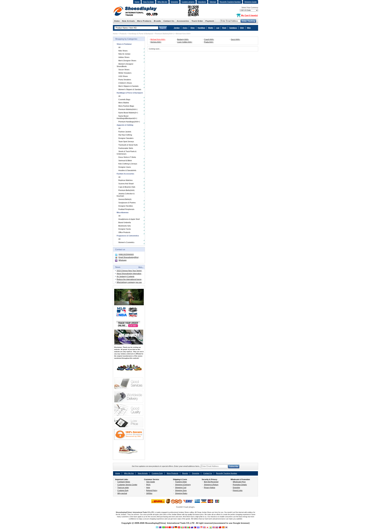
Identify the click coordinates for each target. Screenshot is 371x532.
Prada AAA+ (209, 42)
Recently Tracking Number (230, 2)
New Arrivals (128, 21)
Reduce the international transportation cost (134, 279)
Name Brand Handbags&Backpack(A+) (127, 117)
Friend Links (237, 490)
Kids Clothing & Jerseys (127, 164)
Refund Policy (151, 490)
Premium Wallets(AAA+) (164, 34)
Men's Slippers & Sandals (128, 86)
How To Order (148, 2)
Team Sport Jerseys (126, 142)
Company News (123, 482)
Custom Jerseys (188, 2)
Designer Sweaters (125, 138)
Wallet (210, 28)
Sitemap (213, 2)
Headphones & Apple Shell (129, 219)
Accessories (183, 21)
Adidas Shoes (123, 57)
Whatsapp (123, 260)
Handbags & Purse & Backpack (140, 34)
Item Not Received (211, 482)
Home (137, 2)
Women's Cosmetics (126, 242)
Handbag (201, 28)
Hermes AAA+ (155, 42)
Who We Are (162, 2)
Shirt (242, 28)
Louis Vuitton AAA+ (184, 42)
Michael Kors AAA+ (183, 34)
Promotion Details (240, 485)
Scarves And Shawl (126, 184)
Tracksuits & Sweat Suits (128, 145)
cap (217, 28)
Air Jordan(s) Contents (125, 277)
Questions (202, 2)
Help (148, 488)
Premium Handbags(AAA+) (129, 122)
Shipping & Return (211, 485)
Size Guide (150, 482)
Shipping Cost (180, 488)
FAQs (148, 485)
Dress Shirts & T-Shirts (127, 157)
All (119, 47)
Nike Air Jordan (124, 54)
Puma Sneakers (124, 80)
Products (123, 34)
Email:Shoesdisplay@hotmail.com (132, 257)
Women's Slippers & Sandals (129, 89)
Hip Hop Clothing (125, 135)
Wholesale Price (239, 482)
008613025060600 (126, 254)
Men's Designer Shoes (127, 61)
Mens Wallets (123, 103)
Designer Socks (124, 229)
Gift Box (149, 493)
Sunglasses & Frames (127, 203)
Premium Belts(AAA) (126, 190)
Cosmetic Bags (124, 100)
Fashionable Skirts (125, 148)
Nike (249, 28)
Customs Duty (157, 473)
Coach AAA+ (209, 39)
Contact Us (168, 21)
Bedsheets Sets (124, 226)
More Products (144, 21)
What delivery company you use (129, 282)
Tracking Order (181, 482)
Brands (157, 21)
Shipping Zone (181, 490)
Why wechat (122, 493)
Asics (185, 28)
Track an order (123, 488)
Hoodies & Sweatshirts (127, 170)
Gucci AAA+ (235, 39)
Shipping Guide (250, 2)
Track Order (197, 21)
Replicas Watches (125, 180)
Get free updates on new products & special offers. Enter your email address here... (166, 466)
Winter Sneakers (124, 73)
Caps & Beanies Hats (126, 187)
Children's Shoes (125, 83)
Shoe (192, 28)
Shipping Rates (181, 493)
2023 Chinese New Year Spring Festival (132, 271)
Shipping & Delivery (183, 485)
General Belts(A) (124, 199)
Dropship (174, 2)
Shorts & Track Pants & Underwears (126, 152)
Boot (224, 28)
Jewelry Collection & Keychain (125, 195)
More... (140, 267)
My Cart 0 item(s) (249, 15)
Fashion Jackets (124, 132)
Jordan (177, 28)
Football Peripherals (126, 209)
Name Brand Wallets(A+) (128, 113)
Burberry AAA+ (183, 39)
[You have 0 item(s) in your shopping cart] (238, 15)
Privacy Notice (209, 488)
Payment (209, 21)
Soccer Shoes (123, 70)
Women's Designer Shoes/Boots (125, 65)
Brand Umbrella (124, 223)
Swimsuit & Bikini (125, 161)
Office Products (124, 232)
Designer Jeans (124, 167)
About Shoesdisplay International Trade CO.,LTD (136, 274)
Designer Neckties (125, 206)
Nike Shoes (123, 51)
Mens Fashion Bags (126, 106)
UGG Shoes (123, 76)
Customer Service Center (127, 485)
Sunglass (233, 28)
